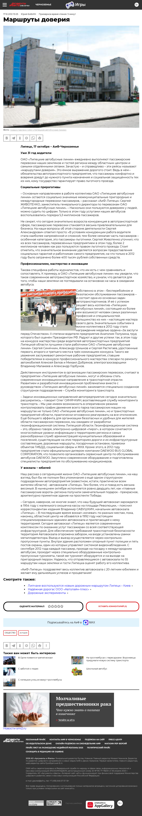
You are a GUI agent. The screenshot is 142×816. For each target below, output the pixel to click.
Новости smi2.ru (14, 728)
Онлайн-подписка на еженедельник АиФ (78, 743)
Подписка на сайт (95, 740)
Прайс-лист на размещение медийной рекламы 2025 (54, 748)
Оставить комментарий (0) (112, 606)
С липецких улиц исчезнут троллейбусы (40, 679)
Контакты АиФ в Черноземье (65, 740)
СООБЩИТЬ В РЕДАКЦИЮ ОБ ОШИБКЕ (45, 752)
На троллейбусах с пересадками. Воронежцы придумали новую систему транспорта (111, 659)
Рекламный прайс (36, 740)
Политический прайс (98, 748)
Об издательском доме (39, 743)
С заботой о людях (28, 668)
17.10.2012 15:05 (10, 14)
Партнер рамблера (73, 803)
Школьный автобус (96, 668)
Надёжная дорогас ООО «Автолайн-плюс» (58, 589)
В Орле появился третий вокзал (35, 657)
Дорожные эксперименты (47, 593)
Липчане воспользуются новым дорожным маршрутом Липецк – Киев (79, 585)
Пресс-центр (115, 740)
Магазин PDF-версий (116, 743)
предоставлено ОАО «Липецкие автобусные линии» (38, 130)
